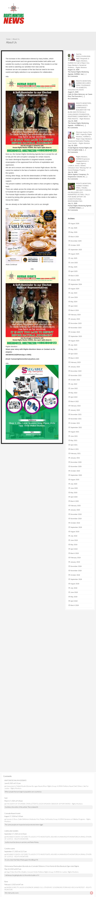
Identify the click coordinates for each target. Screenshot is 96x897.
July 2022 (73, 384)
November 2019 (75, 519)
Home (8, 39)
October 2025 (75, 245)
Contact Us (43, 29)
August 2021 (74, 432)
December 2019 (75, 514)
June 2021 (74, 436)
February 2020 (75, 506)
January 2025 (75, 280)
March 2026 (74, 237)
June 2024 (74, 297)
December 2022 (75, 371)
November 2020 (75, 466)
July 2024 (73, 293)
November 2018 (75, 571)
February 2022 (75, 406)
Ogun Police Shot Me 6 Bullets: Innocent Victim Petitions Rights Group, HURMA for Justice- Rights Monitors (42, 872)
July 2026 (73, 228)
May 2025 (73, 267)
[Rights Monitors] (13, 13)
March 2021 (74, 449)
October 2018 (75, 575)
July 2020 (73, 484)
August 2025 (74, 254)
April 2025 (73, 271)
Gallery (4, 29)
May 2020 (73, 492)
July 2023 (73, 345)
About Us (34, 29)
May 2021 (73, 440)
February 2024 (75, 315)
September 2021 (76, 427)
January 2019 (75, 562)
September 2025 (76, 250)
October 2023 (75, 332)
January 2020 (75, 510)
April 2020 (73, 497)
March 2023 (74, 358)
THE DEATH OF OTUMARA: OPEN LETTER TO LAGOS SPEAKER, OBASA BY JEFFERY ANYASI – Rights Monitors (44, 804)
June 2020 (74, 488)
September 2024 (76, 284)
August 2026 (74, 223)
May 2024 (73, 302)
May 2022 (73, 393)
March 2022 (74, 401)
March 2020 (74, 501)
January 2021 (75, 458)
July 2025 (73, 258)
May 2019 (73, 545)
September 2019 (76, 527)
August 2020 (74, 479)
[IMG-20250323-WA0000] (32, 115)
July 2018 (73, 588)
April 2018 (73, 601)
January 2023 (75, 367)
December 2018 (75, 566)
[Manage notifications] (91, 892)
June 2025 (74, 263)
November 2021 (75, 419)
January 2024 (75, 319)
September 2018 (76, 579)
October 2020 (75, 471)
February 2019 (75, 558)
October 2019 (75, 523)
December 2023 (75, 323)
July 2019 (73, 536)
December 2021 (75, 414)
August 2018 (74, 584)
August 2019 (74, 532)
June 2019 (74, 540)
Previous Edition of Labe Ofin (18, 29)
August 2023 (74, 341)
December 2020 (75, 462)
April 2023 (73, 354)
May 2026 (73, 232)
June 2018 (74, 592)
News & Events (54, 29)
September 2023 (76, 336)
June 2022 (74, 388)
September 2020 (76, 475)
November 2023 (75, 328)
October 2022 (75, 380)
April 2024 (73, 306)
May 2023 (73, 349)
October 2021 (75, 423)
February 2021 (75, 453)
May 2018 (73, 597)
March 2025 (74, 276)
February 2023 (75, 362)
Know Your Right (67, 29)
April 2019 (73, 549)
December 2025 (75, 241)
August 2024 (74, 289)
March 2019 (74, 553)
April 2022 (73, 397)
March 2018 (74, 605)
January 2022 (75, 410)
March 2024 (74, 310)
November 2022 (75, 375)
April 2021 (73, 445)
